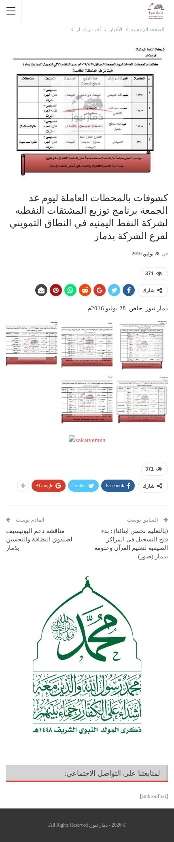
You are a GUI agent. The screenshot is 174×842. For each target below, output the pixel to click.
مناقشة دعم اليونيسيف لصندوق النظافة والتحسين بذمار (39, 539)
